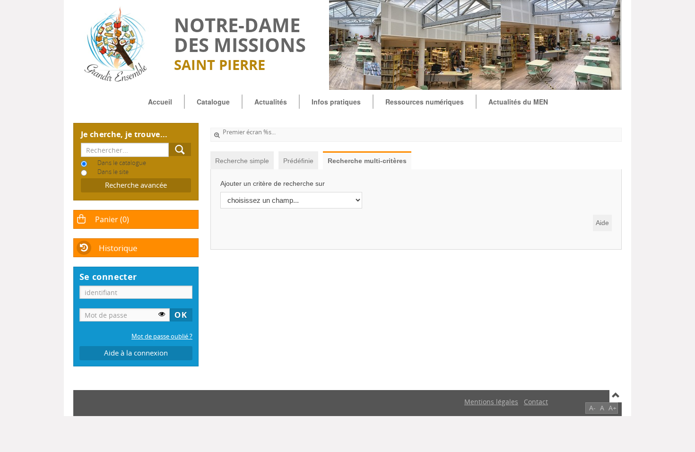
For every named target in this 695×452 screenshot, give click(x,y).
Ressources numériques (424, 101)
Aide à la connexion (136, 353)
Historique (118, 248)
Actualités (270, 101)
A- (592, 407)
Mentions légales (491, 401)
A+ (612, 407)
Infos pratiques (336, 101)
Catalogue (213, 101)
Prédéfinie (298, 161)
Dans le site (113, 172)
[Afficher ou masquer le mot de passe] (161, 314)
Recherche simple (242, 161)
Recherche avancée (136, 185)
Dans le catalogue (121, 163)
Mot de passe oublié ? (161, 336)
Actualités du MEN (518, 101)
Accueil (160, 101)
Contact (536, 401)
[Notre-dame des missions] (119, 45)
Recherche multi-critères (367, 161)
